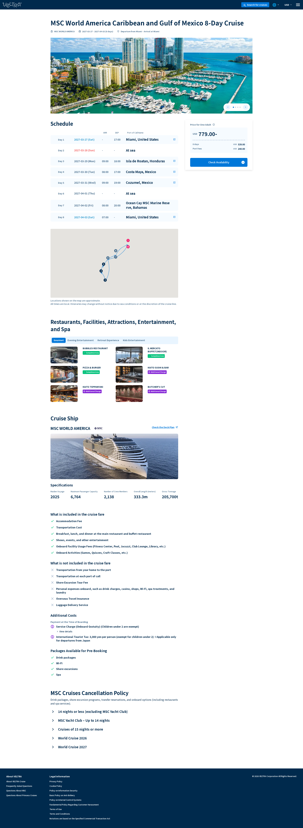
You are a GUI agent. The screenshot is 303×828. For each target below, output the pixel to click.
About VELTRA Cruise (15, 781)
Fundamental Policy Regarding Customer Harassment (74, 804)
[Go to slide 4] (240, 107)
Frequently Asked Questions (19, 786)
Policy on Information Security (63, 790)
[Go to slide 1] (233, 107)
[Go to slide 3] (237, 107)
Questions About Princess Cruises (21, 795)
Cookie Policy (56, 786)
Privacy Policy (56, 781)
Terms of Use (56, 809)
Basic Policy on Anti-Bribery (62, 795)
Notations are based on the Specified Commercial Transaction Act (80, 818)
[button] (114, 139)
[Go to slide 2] (235, 107)
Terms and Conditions (60, 813)
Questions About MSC (16, 790)
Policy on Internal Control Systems (65, 799)
